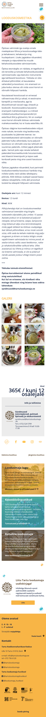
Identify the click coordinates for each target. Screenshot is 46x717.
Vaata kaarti (36, 636)
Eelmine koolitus (9, 455)
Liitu (23, 603)
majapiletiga (15, 632)
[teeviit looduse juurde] (14, 4)
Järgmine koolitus (36, 455)
